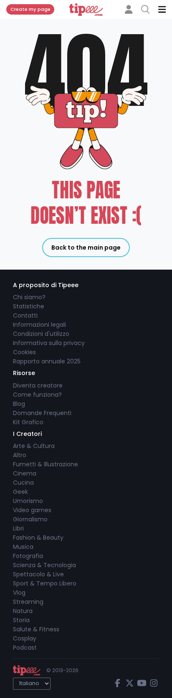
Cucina (23, 482)
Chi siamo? (29, 297)
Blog (19, 404)
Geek (20, 492)
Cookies (24, 352)
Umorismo (28, 501)
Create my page (30, 9)
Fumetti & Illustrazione (45, 464)
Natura (23, 611)
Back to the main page (86, 247)
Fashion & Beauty (38, 537)
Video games (32, 510)
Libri (18, 528)
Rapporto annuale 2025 (47, 361)
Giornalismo (30, 519)
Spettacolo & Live (38, 574)
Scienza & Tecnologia (44, 565)
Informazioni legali (39, 324)
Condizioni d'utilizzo (41, 334)
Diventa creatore (38, 385)
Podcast (25, 647)
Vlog (19, 592)
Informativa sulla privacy (49, 343)
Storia (21, 620)
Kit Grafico (28, 422)
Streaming (28, 602)
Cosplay (24, 638)
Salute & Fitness (36, 629)
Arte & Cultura (34, 446)
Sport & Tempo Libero (44, 583)
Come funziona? (37, 394)
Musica (23, 547)
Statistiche (28, 306)
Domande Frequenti (42, 413)
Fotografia (28, 556)
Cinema (24, 473)
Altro (19, 455)
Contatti (25, 315)
